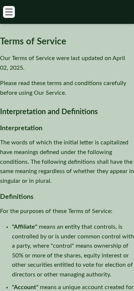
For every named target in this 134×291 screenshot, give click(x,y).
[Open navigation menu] (9, 12)
